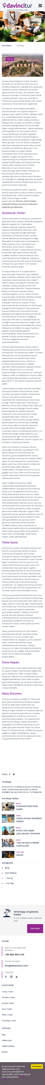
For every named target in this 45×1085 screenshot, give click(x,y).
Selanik (19, 855)
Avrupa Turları (8, 1003)
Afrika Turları (7, 1015)
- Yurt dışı (9, 883)
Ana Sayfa (6, 45)
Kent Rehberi (10, 873)
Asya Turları (7, 1009)
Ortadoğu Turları (9, 1020)
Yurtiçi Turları (7, 991)
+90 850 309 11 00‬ (14, 954)
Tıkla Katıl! (35, 928)
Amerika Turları (8, 997)
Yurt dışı (20, 852)
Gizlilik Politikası (8, 1046)
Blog (18, 803)
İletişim (5, 1052)
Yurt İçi (10, 59)
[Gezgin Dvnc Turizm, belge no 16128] (17, 5)
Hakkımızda (7, 1040)
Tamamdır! (37, 1066)
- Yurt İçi (9, 878)
